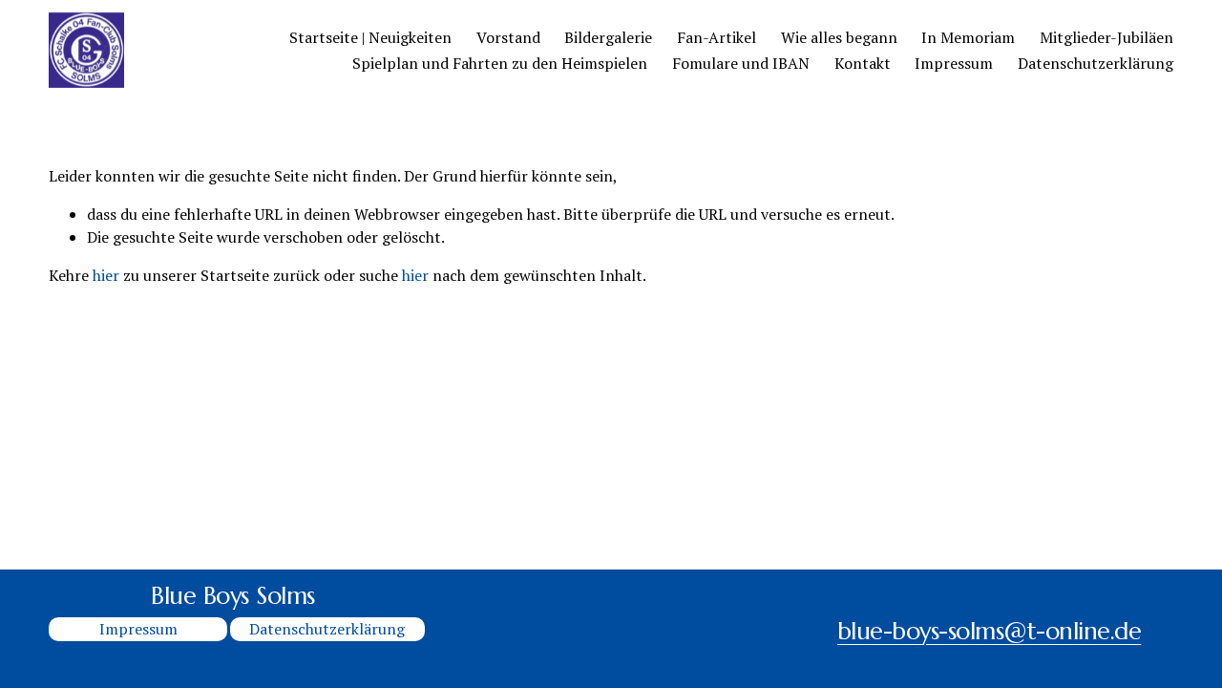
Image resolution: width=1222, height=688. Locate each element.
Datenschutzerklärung (1095, 63)
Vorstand (508, 37)
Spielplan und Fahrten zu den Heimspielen (499, 63)
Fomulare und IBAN (741, 63)
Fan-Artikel (716, 37)
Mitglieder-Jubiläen (1106, 37)
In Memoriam (968, 37)
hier (106, 275)
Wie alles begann (839, 37)
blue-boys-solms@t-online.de (989, 631)
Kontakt (862, 63)
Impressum (954, 63)
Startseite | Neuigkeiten (370, 37)
